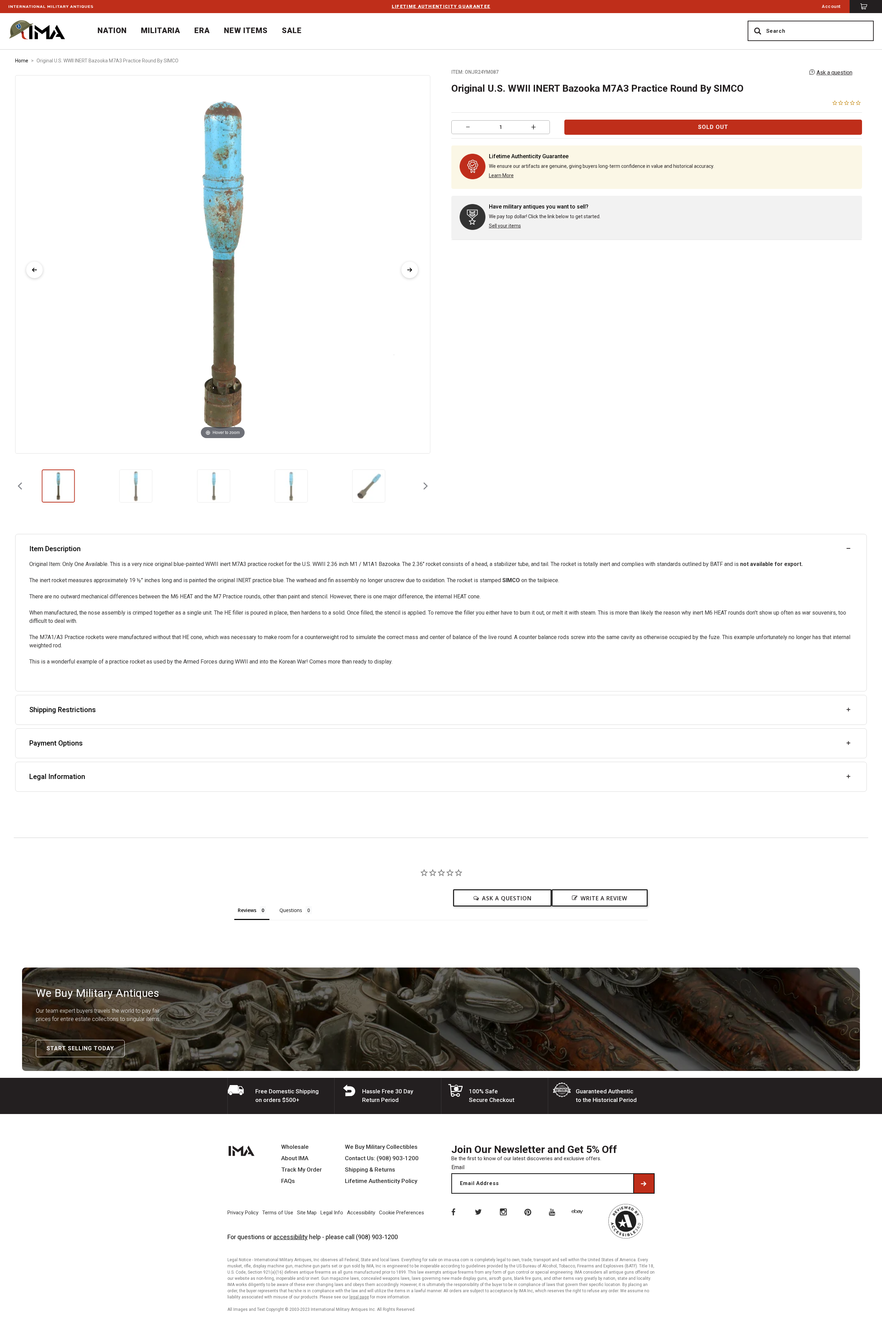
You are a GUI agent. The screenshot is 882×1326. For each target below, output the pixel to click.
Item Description (55, 549)
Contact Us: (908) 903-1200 (382, 1158)
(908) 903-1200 (377, 1237)
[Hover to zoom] (222, 264)
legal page (359, 1297)
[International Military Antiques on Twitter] (478, 1211)
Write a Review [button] (604, 898)
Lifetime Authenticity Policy (381, 1181)
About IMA (294, 1158)
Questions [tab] (290, 910)
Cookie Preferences (401, 1212)
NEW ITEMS (246, 30)
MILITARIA (161, 30)
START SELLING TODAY (80, 1048)
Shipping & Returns (370, 1170)
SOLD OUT (713, 127)
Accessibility (361, 1212)
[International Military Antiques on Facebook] (452, 1211)
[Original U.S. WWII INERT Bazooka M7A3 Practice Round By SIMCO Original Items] (58, 486)
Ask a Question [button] (507, 898)
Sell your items (505, 225)
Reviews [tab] (247, 910)
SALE (292, 30)
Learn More (501, 175)
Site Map (307, 1212)
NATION (112, 30)
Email (457, 1167)
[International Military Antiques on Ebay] (578, 1211)
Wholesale (295, 1147)
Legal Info (331, 1212)
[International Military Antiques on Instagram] (503, 1211)
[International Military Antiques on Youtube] (553, 1211)
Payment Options (56, 743)
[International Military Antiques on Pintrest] (528, 1211)
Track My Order (301, 1170)
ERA (202, 30)
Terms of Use (277, 1212)
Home (21, 60)
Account (831, 6)
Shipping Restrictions (62, 710)
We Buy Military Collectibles (381, 1147)
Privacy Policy (242, 1212)
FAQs (288, 1181)
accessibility (290, 1237)
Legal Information (57, 776)
